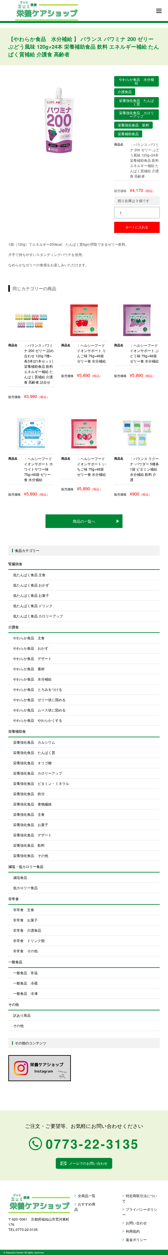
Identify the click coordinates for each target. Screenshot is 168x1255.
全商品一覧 (86, 1195)
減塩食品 (20, 877)
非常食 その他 (25, 950)
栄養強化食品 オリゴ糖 (32, 762)
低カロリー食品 (25, 887)
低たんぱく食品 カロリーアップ (38, 616)
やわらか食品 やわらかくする (37, 720)
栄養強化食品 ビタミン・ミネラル (41, 783)
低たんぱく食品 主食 (29, 574)
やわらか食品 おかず (30, 648)
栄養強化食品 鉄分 (29, 793)
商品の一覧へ (84, 521)
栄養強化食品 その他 (30, 855)
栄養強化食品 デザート (32, 834)
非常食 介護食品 (27, 930)
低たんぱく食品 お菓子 (31, 595)
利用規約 (133, 1231)
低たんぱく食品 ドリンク (32, 605)
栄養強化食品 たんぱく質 (34, 752)
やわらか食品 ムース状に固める (39, 710)
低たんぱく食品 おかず (31, 585)
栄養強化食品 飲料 (29, 845)
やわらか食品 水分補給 (32, 679)
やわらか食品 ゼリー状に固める (39, 699)
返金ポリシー (136, 1239)
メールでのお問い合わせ (88, 1163)
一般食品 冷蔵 (25, 983)
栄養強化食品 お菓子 (30, 824)
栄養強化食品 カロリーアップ (37, 773)
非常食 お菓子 (25, 920)
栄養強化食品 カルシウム (34, 742)
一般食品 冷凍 (25, 993)
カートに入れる (136, 227)
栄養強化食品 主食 (29, 814)
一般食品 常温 (25, 972)
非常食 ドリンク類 (29, 940)
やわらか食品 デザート (32, 658)
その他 (18, 1025)
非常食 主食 (23, 909)
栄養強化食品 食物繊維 (32, 804)
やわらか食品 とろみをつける (37, 689)
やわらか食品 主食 (29, 637)
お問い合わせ (136, 1222)
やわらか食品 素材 (29, 668)
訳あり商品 (22, 1015)
